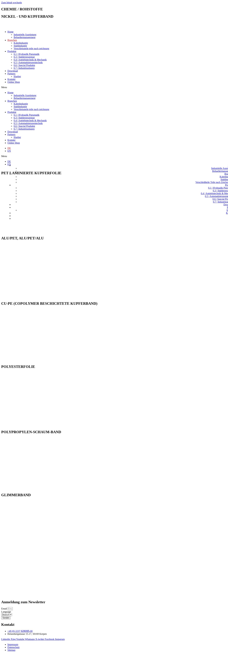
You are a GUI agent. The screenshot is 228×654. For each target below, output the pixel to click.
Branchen (12, 40)
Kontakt (11, 79)
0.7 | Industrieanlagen (24, 68)
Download (12, 71)
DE (9, 148)
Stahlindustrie (20, 45)
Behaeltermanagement (24, 37)
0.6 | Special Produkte (24, 65)
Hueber (17, 76)
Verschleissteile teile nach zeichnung (31, 48)
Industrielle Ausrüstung (25, 34)
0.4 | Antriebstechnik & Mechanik (30, 59)
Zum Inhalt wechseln (11, 2)
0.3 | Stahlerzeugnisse (24, 57)
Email (4, 608)
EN (9, 151)
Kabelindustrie (21, 43)
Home (10, 31)
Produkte (11, 51)
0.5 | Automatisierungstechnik (28, 62)
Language (6, 611)
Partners (11, 73)
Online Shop (13, 82)
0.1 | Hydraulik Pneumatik (26, 54)
